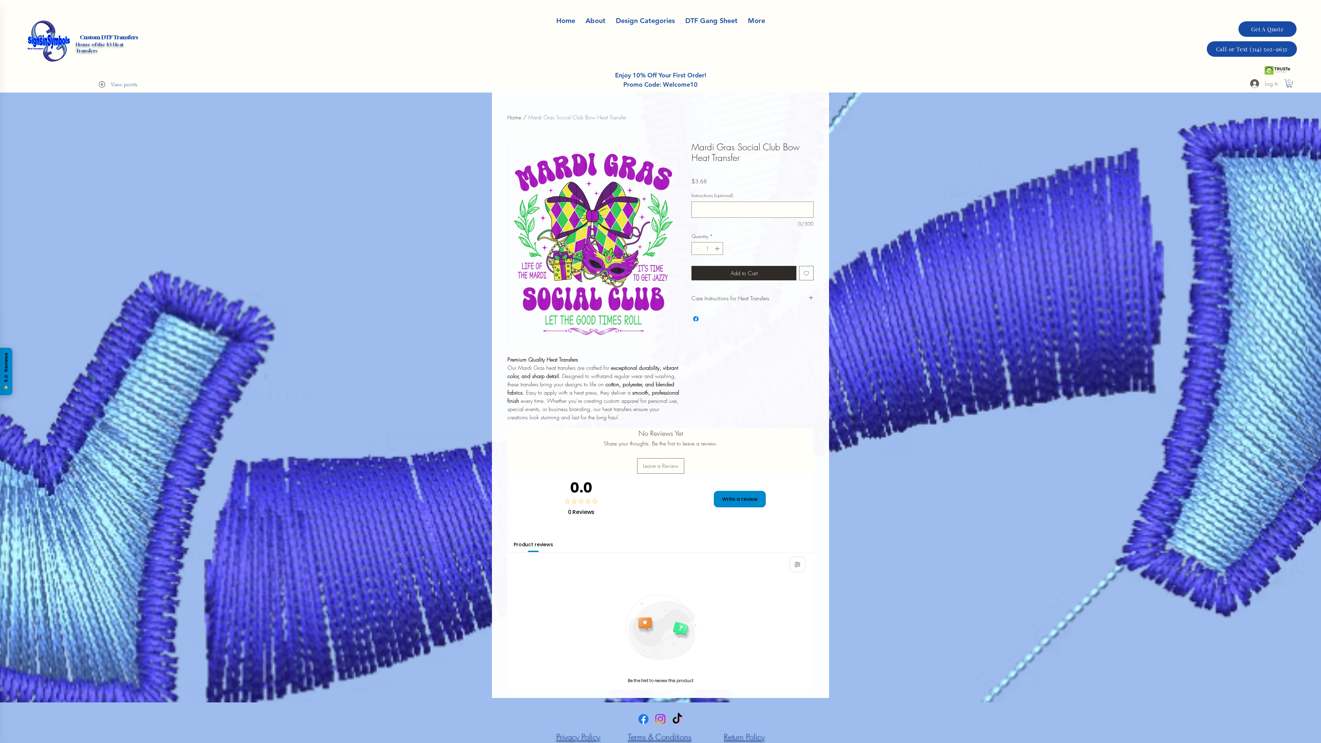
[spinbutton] (707, 249)
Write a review (740, 499)
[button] (756, 21)
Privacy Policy (578, 736)
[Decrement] (696, 249)
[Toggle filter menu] (797, 564)
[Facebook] (643, 719)
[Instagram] (660, 719)
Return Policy (744, 736)
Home (514, 117)
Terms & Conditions (659, 736)
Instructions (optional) (712, 195)
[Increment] (717, 249)
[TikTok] (677, 719)
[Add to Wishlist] (806, 273)
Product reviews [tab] (533, 544)
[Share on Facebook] (696, 319)
